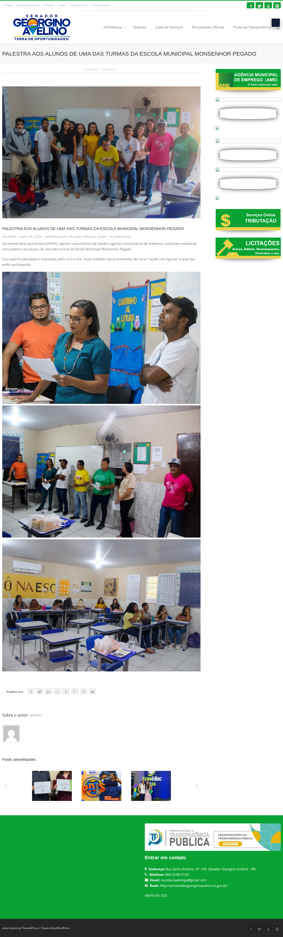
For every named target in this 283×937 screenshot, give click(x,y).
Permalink (43, 776)
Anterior (92, 69)
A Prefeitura (112, 27)
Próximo (108, 69)
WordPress (63, 928)
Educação (75, 236)
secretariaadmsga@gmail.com (184, 880)
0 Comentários (120, 236)
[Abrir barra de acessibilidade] (275, 22)
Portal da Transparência (252, 27)
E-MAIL (63, 5)
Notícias (139, 27)
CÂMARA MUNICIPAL (28, 5)
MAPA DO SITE (79, 5)
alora (5, 928)
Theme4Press (29, 928)
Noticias (90, 236)
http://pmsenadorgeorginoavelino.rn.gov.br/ (194, 885)
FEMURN (49, 5)
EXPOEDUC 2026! (151, 800)
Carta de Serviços (169, 27)
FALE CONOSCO (101, 5)
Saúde (101, 236)
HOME (8, 5)
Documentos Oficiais (208, 27)
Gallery (52, 787)
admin (12, 236)
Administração (55, 236)
